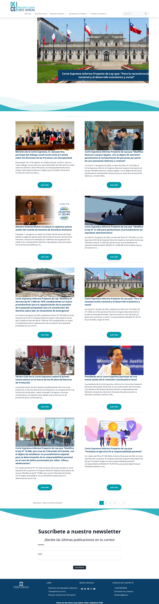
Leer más (45, 185)
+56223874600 (120, 588)
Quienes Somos (41, 14)
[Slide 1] (64, 80)
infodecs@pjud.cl (121, 595)
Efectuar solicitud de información (62, 595)
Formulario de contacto (123, 591)
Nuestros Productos (57, 14)
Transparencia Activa (57, 591)
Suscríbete (79, 567)
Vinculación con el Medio (77, 14)
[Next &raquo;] (124, 503)
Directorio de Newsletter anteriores (62, 588)
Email (40, 554)
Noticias (27, 14)
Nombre (41, 545)
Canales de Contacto (98, 14)
